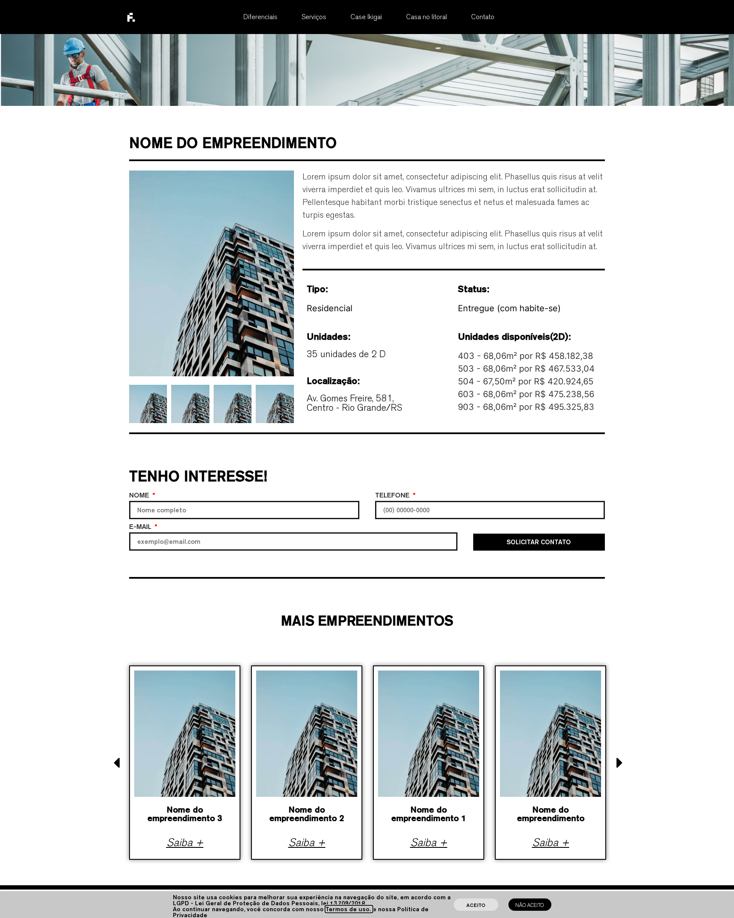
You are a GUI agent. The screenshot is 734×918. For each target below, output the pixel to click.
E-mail (141, 527)
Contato (482, 17)
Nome (140, 495)
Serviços (314, 17)
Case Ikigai (366, 17)
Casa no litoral (426, 17)
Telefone (393, 495)
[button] (116, 762)
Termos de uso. (349, 909)
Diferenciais (260, 17)
